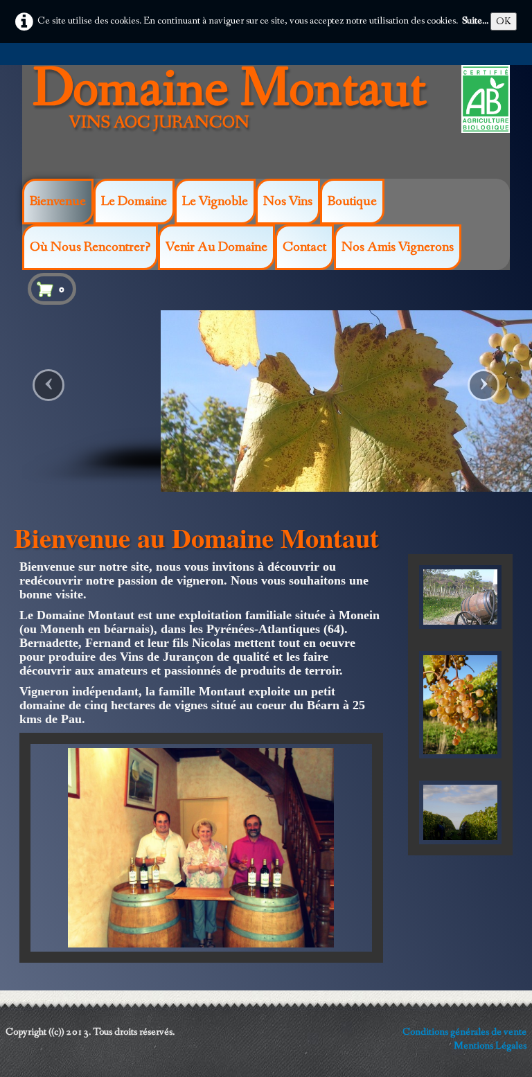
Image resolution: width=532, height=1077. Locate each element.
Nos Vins (287, 202)
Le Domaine (134, 202)
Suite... (475, 21)
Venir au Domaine (216, 247)
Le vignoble (215, 202)
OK (503, 21)
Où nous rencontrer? (90, 247)
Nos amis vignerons (398, 247)
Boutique (352, 202)
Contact (304, 247)
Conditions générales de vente (464, 1032)
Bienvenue (58, 202)
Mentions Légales (490, 1046)
